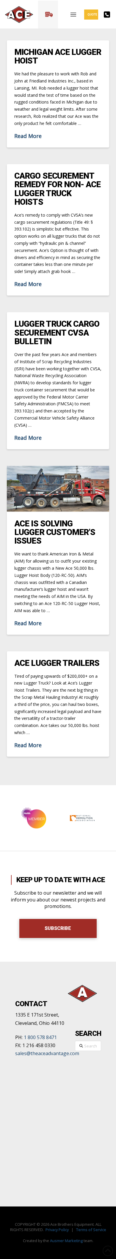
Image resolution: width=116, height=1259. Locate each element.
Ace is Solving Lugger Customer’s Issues (54, 532)
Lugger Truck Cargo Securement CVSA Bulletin (56, 332)
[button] (48, 14)
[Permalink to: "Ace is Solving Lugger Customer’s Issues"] (58, 489)
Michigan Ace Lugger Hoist (57, 56)
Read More (28, 135)
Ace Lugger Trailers (56, 663)
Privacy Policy (57, 1229)
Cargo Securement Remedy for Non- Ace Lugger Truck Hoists (57, 189)
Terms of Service (91, 1229)
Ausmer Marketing (66, 1240)
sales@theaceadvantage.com (47, 1053)
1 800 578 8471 (40, 1037)
